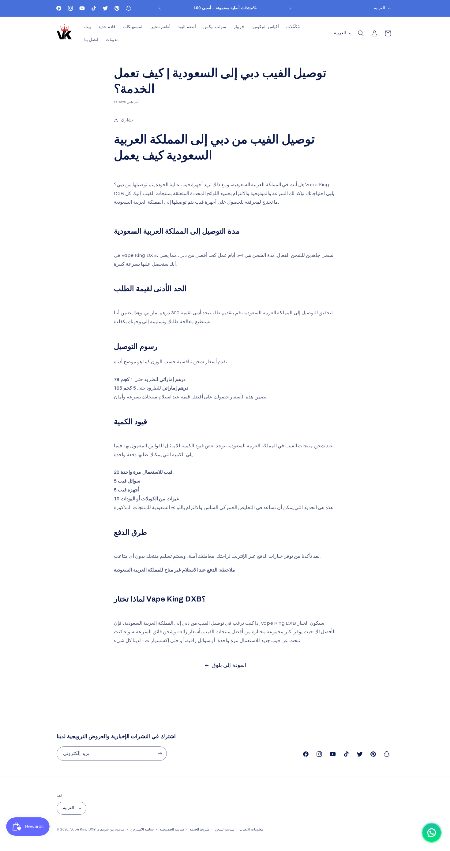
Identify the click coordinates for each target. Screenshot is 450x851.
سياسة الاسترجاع (142, 829)
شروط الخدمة (199, 829)
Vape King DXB (83, 829)
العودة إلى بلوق (229, 665)
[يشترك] (160, 753)
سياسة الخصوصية (171, 829)
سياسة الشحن (224, 829)
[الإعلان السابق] (160, 8)
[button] (361, 33)
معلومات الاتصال (251, 829)
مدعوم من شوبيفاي (110, 829)
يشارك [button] (127, 120)
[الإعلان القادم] (290, 8)
